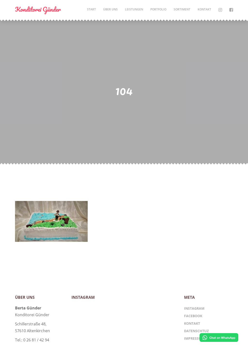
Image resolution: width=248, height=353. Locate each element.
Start (91, 9)
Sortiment (182, 9)
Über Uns (110, 9)
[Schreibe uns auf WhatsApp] (219, 338)
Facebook (193, 316)
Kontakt (204, 9)
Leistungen (134, 9)
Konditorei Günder (38, 9)
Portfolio (158, 9)
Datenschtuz (196, 331)
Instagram (194, 308)
